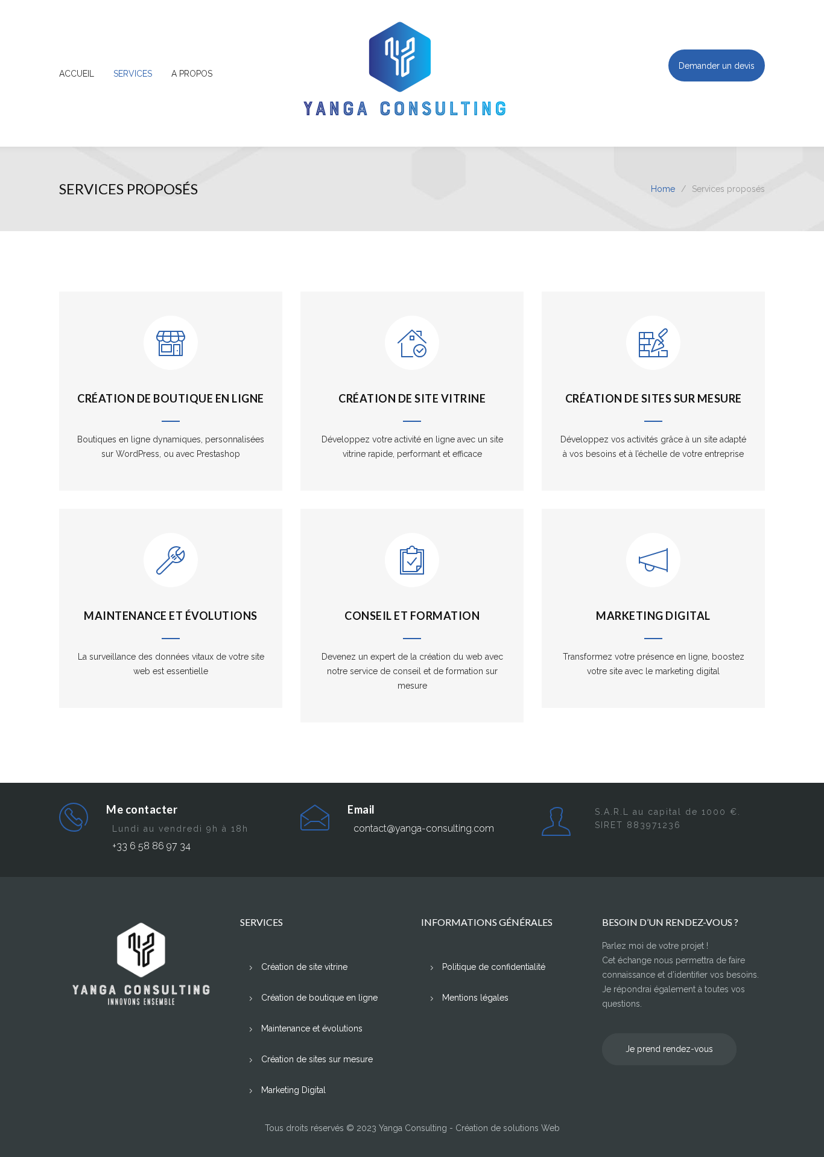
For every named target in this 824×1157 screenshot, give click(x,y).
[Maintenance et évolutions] (171, 570)
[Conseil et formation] (412, 570)
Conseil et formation (412, 615)
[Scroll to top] (791, 1124)
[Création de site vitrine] (412, 352)
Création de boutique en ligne (170, 398)
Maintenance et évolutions (171, 615)
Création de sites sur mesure (653, 398)
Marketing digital (653, 615)
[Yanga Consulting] (412, 73)
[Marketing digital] (653, 570)
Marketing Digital (293, 1090)
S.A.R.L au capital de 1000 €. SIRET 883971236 (668, 818)
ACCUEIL (76, 73)
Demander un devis (717, 66)
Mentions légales (475, 997)
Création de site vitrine (412, 398)
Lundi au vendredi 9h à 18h (180, 828)
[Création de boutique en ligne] (171, 352)
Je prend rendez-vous (669, 1049)
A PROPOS (191, 73)
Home (663, 189)
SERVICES (132, 73)
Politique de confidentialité (493, 967)
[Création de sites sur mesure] (653, 352)
